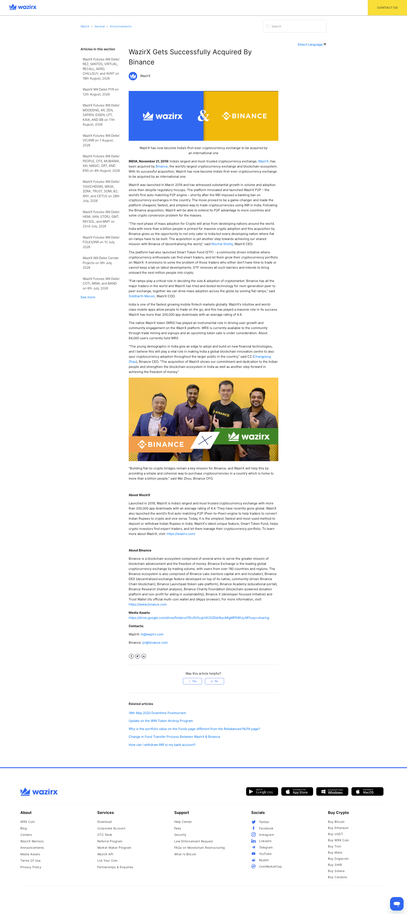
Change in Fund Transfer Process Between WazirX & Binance (174, 737)
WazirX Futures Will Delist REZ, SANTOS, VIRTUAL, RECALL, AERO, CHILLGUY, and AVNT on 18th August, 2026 (101, 68)
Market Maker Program (114, 847)
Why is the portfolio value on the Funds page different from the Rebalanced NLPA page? (194, 729)
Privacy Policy (30, 867)
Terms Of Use (30, 860)
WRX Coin (27, 821)
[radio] (192, 681)
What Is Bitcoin (185, 854)
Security (180, 834)
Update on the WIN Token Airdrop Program (161, 721)
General (99, 26)
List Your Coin (107, 860)
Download (104, 821)
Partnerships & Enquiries (115, 867)
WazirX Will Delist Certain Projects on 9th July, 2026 (101, 262)
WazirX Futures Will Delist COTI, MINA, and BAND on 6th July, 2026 (101, 283)
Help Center (183, 821)
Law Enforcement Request (193, 841)
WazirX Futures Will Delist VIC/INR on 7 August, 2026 (101, 140)
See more (88, 297)
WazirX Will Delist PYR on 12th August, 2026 (101, 91)
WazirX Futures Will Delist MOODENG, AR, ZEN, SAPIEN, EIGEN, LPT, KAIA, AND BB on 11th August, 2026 (101, 114)
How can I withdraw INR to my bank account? (162, 745)
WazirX (85, 26)
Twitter (137, 656)
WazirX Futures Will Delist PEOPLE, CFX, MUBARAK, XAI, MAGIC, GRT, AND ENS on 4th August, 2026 (101, 163)
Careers (26, 834)
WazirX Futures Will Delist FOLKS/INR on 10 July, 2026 (101, 242)
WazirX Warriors (32, 841)
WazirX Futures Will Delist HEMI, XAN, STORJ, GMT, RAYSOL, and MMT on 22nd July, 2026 (101, 219)
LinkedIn (143, 656)
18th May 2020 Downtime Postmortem (157, 713)
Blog (23, 828)
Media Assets (30, 854)
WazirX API (105, 854)
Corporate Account (111, 828)
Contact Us (387, 7)
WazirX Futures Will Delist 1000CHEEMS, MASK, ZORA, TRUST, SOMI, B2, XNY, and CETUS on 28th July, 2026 (101, 191)
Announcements (121, 26)
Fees (177, 828)
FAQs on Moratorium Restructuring (199, 847)
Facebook (131, 656)
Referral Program (110, 841)
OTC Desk (104, 834)
